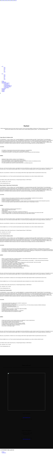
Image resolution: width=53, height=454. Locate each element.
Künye (3, 451)
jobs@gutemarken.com (26, 417)
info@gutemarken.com (26, 439)
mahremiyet (4, 452)
